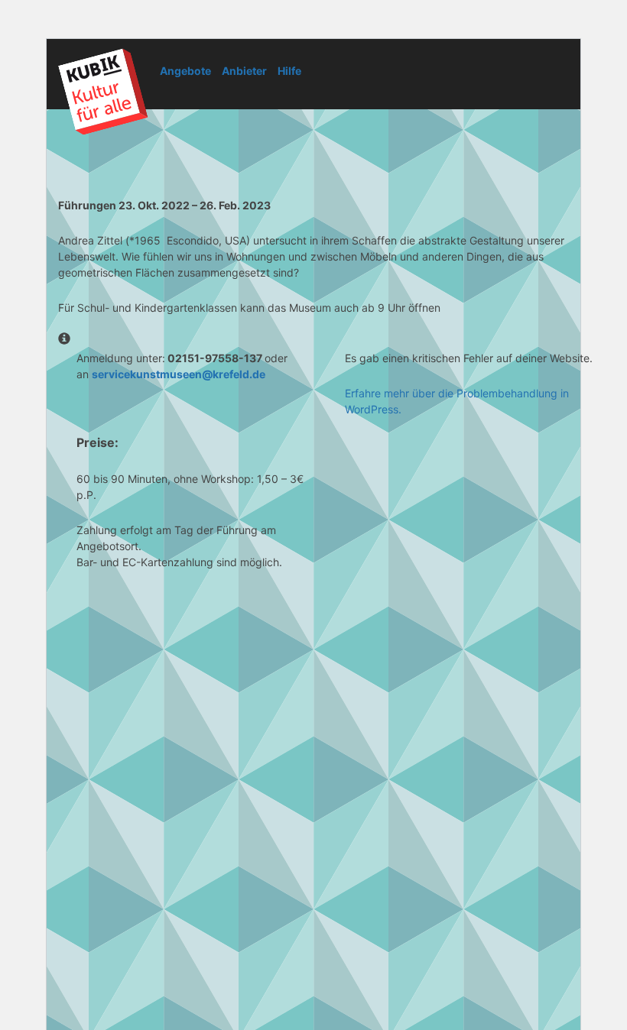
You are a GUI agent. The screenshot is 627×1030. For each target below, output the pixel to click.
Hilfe (289, 70)
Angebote (185, 70)
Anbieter (244, 70)
